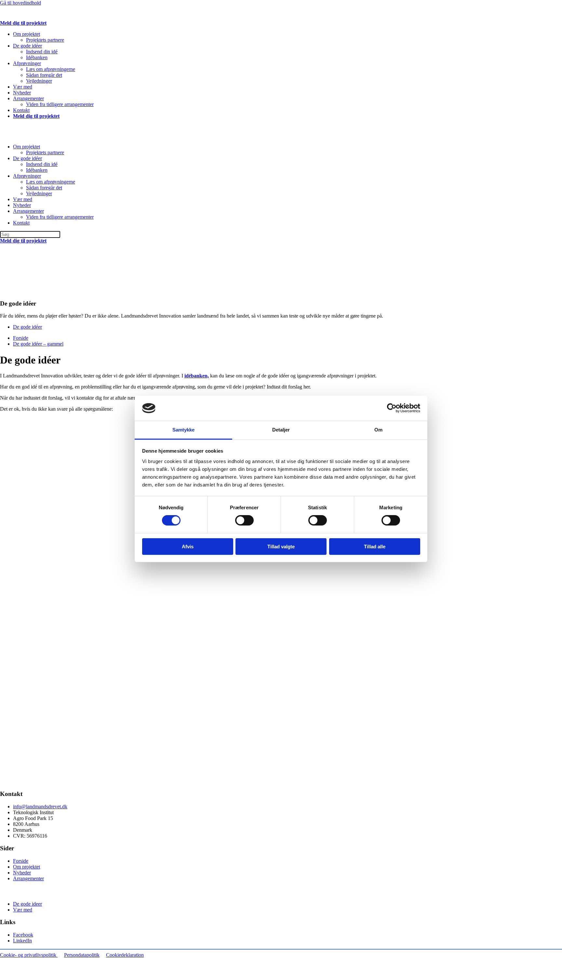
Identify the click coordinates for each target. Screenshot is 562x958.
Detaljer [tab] (281, 429)
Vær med (22, 86)
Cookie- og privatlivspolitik (29, 955)
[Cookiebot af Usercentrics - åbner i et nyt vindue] (391, 408)
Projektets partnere (45, 40)
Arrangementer (28, 98)
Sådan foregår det (44, 75)
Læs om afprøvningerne (50, 69)
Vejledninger (39, 81)
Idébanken (36, 57)
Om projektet (26, 34)
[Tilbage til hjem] (65, 17)
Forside (20, 861)
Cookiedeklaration (125, 955)
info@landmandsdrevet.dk (40, 806)
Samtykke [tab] (183, 429)
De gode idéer (27, 45)
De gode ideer (27, 904)
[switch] (244, 520)
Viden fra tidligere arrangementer (60, 104)
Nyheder (22, 92)
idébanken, (196, 375)
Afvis (188, 546)
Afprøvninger (27, 63)
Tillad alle (374, 546)
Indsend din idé (42, 51)
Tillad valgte (281, 546)
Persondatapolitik (82, 955)
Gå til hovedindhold (20, 3)
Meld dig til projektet (23, 23)
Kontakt (21, 110)
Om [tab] (378, 429)
